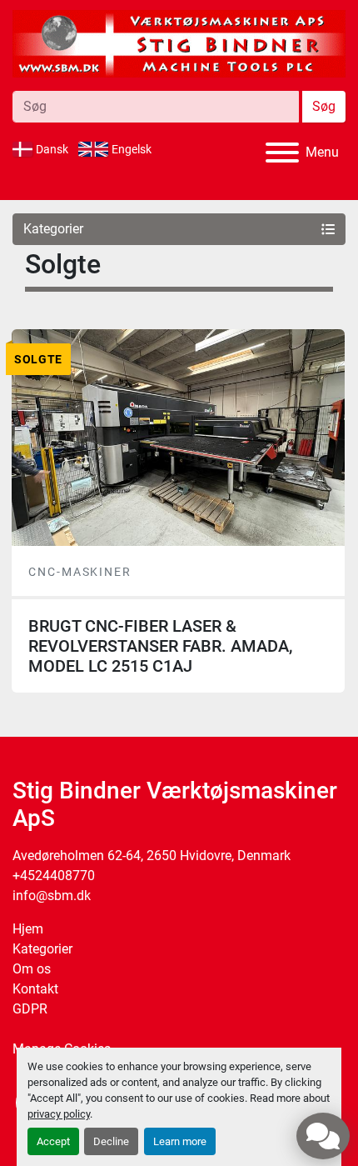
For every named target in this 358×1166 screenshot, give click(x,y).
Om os (31, 969)
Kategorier (42, 949)
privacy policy (58, 1114)
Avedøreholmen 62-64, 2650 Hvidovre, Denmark (151, 855)
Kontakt (35, 989)
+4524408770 (53, 875)
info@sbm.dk (51, 895)
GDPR (29, 1009)
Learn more (179, 1141)
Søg (324, 106)
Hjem (27, 929)
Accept (53, 1141)
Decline (111, 1141)
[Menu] (282, 153)
